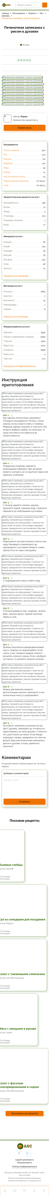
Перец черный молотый (16, 181)
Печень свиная (11, 150)
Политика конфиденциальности (24, 1166)
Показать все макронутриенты (20, 366)
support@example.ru (24, 1160)
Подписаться (24, 128)
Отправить (24, 801)
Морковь (8, 163)
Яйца (6, 168)
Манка (7, 172)
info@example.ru (24, 1162)
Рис (5, 154)
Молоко (8, 159)
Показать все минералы (16, 276)
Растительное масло (14, 176)
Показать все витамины (16, 316)
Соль (6, 185)
